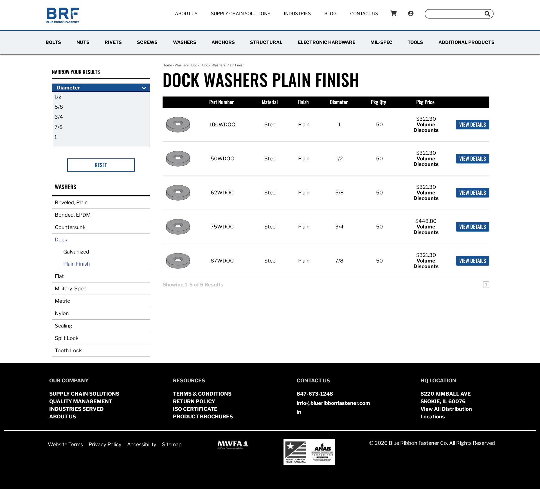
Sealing (63, 326)
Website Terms (65, 444)
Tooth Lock (68, 350)
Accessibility (141, 444)
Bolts (53, 42)
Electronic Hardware (326, 42)
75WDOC (222, 227)
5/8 (59, 107)
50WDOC (222, 158)
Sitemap (172, 444)
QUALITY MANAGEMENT (80, 401)
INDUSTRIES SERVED (76, 409)
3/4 (59, 117)
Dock (61, 240)
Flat (59, 276)
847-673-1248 (315, 394)
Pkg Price (425, 102)
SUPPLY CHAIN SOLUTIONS (84, 394)
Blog (330, 13)
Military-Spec (70, 288)
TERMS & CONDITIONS (202, 394)
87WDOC (222, 261)
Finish (303, 102)
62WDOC (222, 193)
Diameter (339, 102)
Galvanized (76, 252)
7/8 (59, 127)
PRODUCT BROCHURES (203, 417)
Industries (297, 13)
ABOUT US (62, 417)
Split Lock (66, 338)
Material (270, 102)
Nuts (82, 42)
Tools (415, 42)
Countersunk (70, 227)
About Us (186, 13)
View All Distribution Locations (446, 413)
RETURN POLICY (194, 401)
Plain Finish (76, 264)
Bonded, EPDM (73, 215)
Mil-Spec (381, 42)
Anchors (223, 42)
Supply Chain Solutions (240, 13)
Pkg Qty (378, 102)
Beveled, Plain (71, 202)
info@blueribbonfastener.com (333, 403)
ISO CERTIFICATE (195, 409)
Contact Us (364, 13)
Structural (266, 42)
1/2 (58, 97)
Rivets (113, 42)
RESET (101, 165)
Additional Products (466, 42)
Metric (62, 301)
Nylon (62, 313)
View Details (472, 124)
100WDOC (222, 124)
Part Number (221, 102)
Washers (184, 42)
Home (167, 65)
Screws (147, 42)
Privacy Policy (105, 444)
